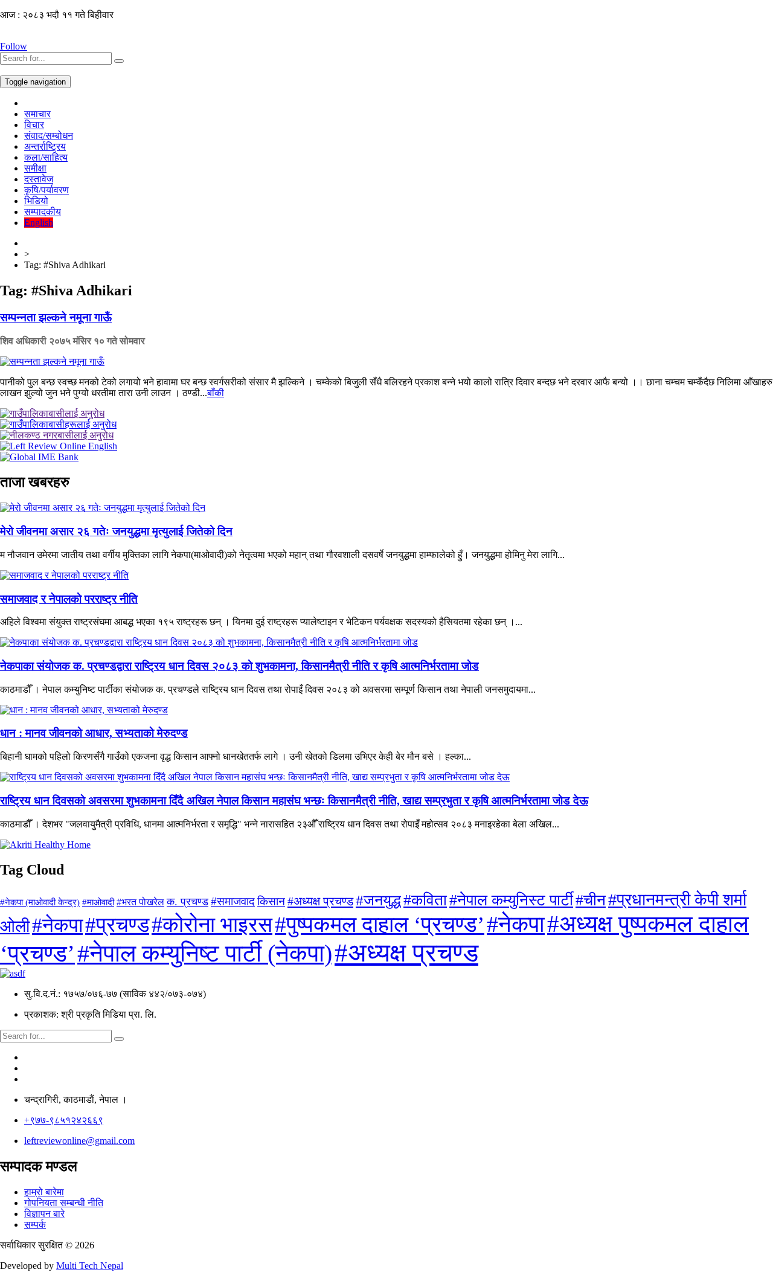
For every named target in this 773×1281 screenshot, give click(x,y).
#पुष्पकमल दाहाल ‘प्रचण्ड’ (379, 924)
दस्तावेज (38, 179)
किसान (271, 901)
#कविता (425, 900)
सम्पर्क (35, 1224)
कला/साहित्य (46, 157)
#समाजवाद (233, 901)
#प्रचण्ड (117, 925)
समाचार (37, 114)
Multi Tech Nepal (89, 1265)
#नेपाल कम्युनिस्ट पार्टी (511, 900)
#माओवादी (98, 902)
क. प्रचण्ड (187, 902)
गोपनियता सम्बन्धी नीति (63, 1203)
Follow (13, 46)
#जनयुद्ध (378, 899)
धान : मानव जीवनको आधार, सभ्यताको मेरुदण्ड (94, 733)
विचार (34, 125)
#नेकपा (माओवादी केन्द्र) (40, 902)
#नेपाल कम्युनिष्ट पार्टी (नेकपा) (204, 953)
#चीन (591, 900)
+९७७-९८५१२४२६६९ (63, 1120)
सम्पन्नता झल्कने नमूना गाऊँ (56, 317)
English (38, 222)
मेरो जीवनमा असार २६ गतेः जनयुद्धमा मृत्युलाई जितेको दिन (116, 531)
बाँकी (215, 393)
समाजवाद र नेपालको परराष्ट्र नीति (69, 598)
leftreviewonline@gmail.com (79, 1140)
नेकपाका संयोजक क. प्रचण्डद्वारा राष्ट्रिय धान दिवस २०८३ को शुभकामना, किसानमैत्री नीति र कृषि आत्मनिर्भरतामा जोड (239, 666)
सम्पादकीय (42, 212)
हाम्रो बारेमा (44, 1192)
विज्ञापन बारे (44, 1214)
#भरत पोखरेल (140, 902)
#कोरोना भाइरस (212, 925)
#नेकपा (57, 925)
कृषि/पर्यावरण (46, 190)
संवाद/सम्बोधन (48, 135)
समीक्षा (35, 168)
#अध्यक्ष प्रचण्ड (320, 901)
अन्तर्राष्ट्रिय (45, 146)
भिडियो (36, 201)
